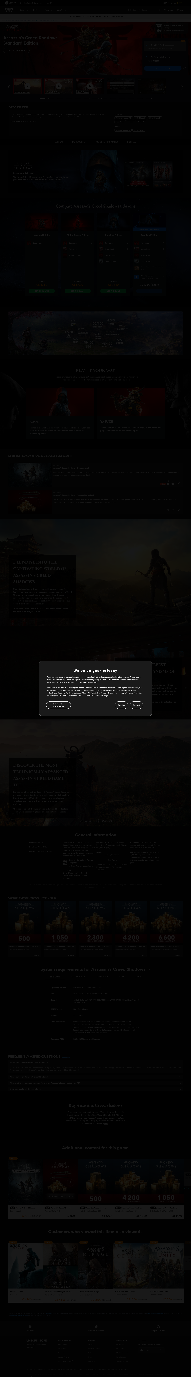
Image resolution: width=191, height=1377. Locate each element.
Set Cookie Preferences (58, 705)
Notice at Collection (111, 680)
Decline (121, 705)
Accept (136, 705)
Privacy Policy (93, 680)
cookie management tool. (87, 682)
